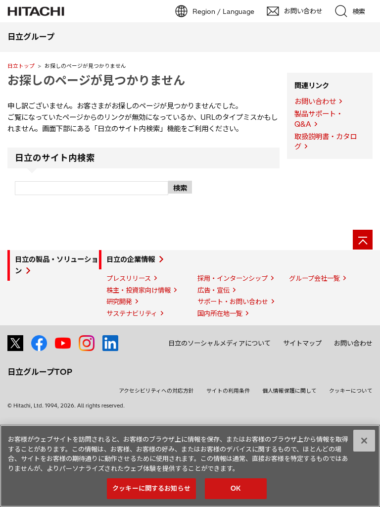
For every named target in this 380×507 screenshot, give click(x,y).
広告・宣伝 (213, 290)
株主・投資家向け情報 (138, 290)
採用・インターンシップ (232, 278)
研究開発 (119, 301)
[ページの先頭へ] (363, 240)
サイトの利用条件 (228, 390)
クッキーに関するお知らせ (151, 488)
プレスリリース (128, 278)
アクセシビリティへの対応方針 (156, 390)
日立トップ (21, 65)
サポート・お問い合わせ (232, 301)
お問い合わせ (315, 101)
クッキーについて (351, 390)
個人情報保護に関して (289, 390)
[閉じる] (364, 441)
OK (235, 488)
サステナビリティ (131, 313)
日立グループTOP (39, 372)
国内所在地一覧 (219, 313)
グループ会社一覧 (314, 278)
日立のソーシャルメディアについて (219, 343)
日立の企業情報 (130, 259)
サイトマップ (302, 343)
